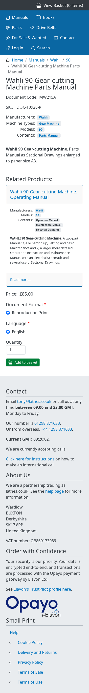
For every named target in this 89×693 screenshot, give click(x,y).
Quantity (14, 342)
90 (68, 60)
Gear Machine (49, 123)
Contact (67, 37)
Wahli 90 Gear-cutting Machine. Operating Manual (43, 194)
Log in (17, 48)
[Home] (8, 5)
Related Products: (29, 179)
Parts (17, 27)
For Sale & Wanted (29, 37)
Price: (12, 294)
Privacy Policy (30, 662)
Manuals (20, 17)
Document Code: (21, 97)
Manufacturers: (20, 117)
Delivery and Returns (37, 652)
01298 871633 (47, 423)
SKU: (10, 107)
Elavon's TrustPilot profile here (42, 589)
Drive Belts (46, 27)
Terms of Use (30, 682)
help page (54, 491)
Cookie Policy (30, 642)
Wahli (55, 60)
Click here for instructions (30, 459)
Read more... (20, 279)
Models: (27, 129)
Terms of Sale (30, 672)
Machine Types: (20, 123)
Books (49, 17)
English (18, 331)
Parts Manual (49, 135)
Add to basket (26, 362)
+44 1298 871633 (56, 429)
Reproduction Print (30, 312)
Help (14, 632)
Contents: (26, 135)
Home (17, 60)
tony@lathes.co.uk (34, 401)
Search (43, 48)
